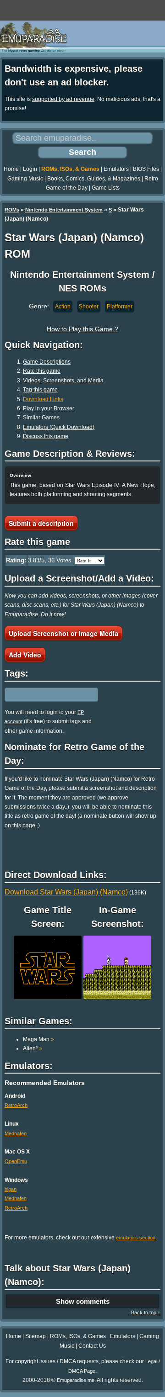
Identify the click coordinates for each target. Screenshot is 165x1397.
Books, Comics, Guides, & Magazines (93, 178)
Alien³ (32, 1048)
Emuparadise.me (75, 1380)
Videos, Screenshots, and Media (63, 380)
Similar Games (41, 417)
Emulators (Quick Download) (58, 427)
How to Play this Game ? (82, 329)
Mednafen (16, 1133)
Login (30, 169)
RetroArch (16, 1105)
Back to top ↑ (145, 1312)
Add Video (25, 654)
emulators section (135, 1237)
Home (11, 169)
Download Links (43, 399)
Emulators (116, 169)
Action (63, 306)
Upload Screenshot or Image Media (63, 633)
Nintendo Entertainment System (64, 209)
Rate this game (41, 371)
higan (10, 1189)
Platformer (119, 306)
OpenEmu (16, 1161)
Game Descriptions (47, 362)
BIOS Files (146, 169)
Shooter (89, 306)
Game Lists (106, 188)
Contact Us (92, 1346)
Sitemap (35, 1336)
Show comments (83, 1301)
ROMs (12, 209)
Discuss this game (45, 436)
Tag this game (40, 389)
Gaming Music (25, 178)
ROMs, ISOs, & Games (70, 169)
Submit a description (41, 523)
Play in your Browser (48, 408)
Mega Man (38, 1039)
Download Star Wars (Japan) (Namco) (66, 892)
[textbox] (44, 694)
